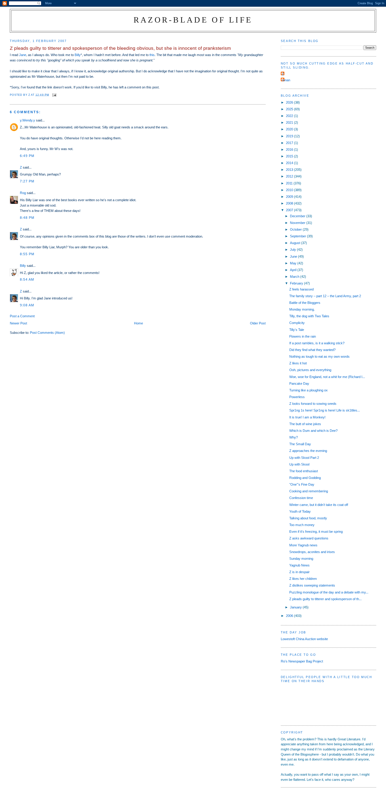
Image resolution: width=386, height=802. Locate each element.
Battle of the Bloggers (304, 303)
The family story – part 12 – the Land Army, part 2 (325, 296)
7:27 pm (27, 181)
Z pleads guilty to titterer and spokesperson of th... (325, 599)
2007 (290, 210)
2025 (290, 109)
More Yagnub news (303, 545)
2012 (290, 176)
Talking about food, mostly (308, 518)
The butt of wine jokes (305, 424)
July (293, 249)
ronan (286, 80)
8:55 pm (27, 254)
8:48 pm (27, 217)
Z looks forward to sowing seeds (312, 403)
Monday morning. (302, 309)
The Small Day (300, 444)
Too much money (302, 525)
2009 (290, 196)
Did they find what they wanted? (312, 350)
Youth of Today (300, 511)
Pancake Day (299, 383)
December (298, 216)
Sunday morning (301, 558)
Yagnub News (299, 565)
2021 (290, 122)
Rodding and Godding (305, 478)
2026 (290, 102)
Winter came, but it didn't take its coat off (318, 505)
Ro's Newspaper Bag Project (302, 661)
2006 (290, 616)
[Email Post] (54, 94)
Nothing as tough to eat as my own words (319, 356)
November (298, 223)
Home (138, 323)
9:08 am (27, 305)
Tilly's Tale (296, 330)
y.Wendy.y (27, 120)
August (295, 243)
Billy (78, 55)
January (296, 607)
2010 (290, 190)
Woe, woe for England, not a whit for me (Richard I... (327, 377)
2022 (290, 116)
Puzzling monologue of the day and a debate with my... (328, 592)
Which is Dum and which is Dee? (313, 430)
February (297, 283)
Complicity (297, 323)
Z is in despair (299, 572)
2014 (290, 163)
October (296, 229)
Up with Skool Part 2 (304, 457)
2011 (290, 183)
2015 (290, 156)
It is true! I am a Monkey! (307, 417)
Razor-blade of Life (193, 19)
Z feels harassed (301, 289)
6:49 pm (27, 156)
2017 (290, 143)
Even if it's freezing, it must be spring (316, 531)
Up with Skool (299, 464)
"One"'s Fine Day (301, 484)
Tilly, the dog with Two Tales (309, 316)
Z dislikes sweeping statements (312, 585)
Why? (293, 437)
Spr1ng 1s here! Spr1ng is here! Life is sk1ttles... (324, 410)
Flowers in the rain (302, 336)
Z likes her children (303, 579)
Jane (22, 55)
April (293, 270)
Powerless (297, 397)
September (298, 236)
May (293, 263)
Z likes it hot (298, 363)
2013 (290, 169)
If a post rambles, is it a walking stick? (316, 343)
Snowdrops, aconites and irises (312, 552)
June (294, 256)
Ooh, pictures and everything (310, 370)
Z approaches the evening (308, 451)
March (295, 276)
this (152, 55)
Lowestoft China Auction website (304, 639)
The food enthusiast (303, 471)
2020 (290, 129)
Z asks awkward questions (308, 538)
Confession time (301, 498)
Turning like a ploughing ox (308, 390)
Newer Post (18, 323)
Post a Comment (22, 316)
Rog (23, 193)
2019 (290, 136)
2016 (290, 149)
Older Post (258, 323)
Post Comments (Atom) (47, 332)
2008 (290, 203)
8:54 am (27, 279)
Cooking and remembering (308, 491)
